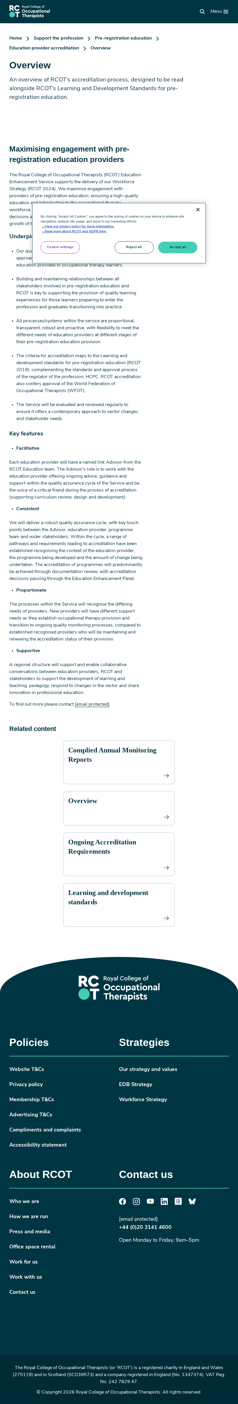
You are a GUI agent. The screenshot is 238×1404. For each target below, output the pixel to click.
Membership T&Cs (31, 1100)
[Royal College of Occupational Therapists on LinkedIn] (164, 1204)
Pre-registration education (123, 38)
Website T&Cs (26, 1069)
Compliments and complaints (45, 1130)
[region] (119, 233)
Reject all (134, 247)
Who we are (24, 1201)
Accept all (178, 247)
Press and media (29, 1232)
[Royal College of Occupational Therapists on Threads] (178, 1203)
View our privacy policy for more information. (79, 226)
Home (15, 38)
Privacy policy (26, 1085)
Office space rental (32, 1247)
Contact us (22, 1292)
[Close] (198, 209)
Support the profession (58, 38)
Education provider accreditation (44, 48)
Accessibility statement (38, 1145)
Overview (82, 801)
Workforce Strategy (143, 1100)
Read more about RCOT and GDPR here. (76, 231)
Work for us (23, 1262)
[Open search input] (202, 12)
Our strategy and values (148, 1069)
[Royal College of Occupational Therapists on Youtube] (150, 1202)
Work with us (25, 1277)
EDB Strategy (135, 1085)
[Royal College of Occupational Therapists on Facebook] (122, 1204)
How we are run (28, 1217)
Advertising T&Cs (30, 1115)
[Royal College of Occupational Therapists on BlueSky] (192, 1203)
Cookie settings (60, 247)
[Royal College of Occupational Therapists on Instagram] (136, 1204)
